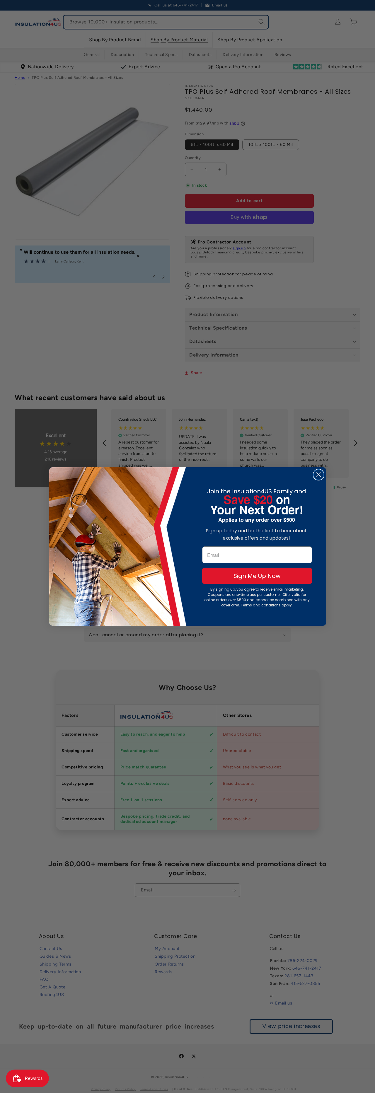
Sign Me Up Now (256, 576)
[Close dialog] (318, 475)
